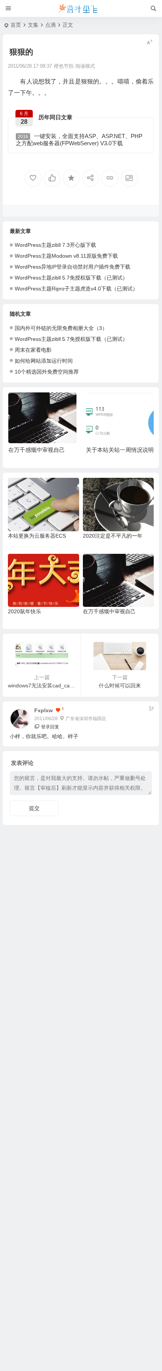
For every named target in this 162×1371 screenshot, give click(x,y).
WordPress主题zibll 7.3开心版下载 (55, 245)
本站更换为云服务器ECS (37, 536)
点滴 (50, 25)
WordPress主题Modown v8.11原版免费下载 (66, 256)
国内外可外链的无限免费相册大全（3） (61, 328)
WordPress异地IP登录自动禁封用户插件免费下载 (72, 267)
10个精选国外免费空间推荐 (47, 372)
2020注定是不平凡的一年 (112, 536)
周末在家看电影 (33, 350)
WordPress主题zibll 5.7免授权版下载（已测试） (71, 278)
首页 (16, 25)
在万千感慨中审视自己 (36, 450)
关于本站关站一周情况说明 (120, 450)
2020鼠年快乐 (24, 611)
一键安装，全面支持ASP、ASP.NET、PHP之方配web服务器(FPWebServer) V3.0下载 (79, 139)
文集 (33, 25)
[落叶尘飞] (81, 8)
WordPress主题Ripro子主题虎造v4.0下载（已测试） (76, 289)
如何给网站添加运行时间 (44, 361)
